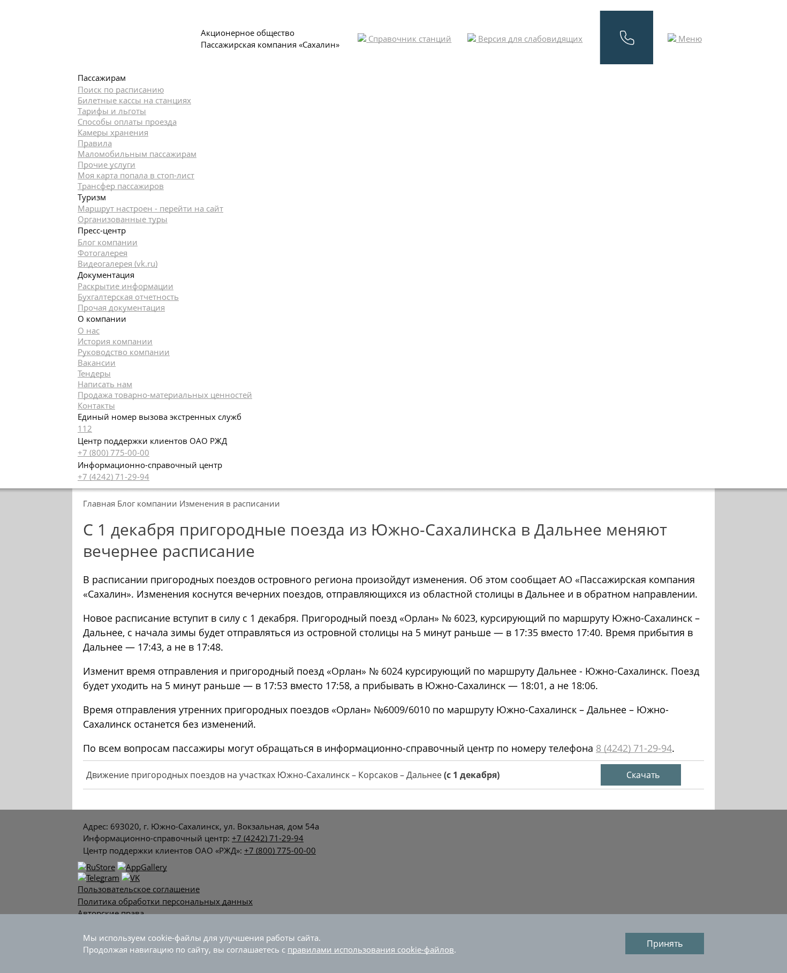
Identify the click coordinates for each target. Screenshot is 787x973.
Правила (95, 143)
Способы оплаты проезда (127, 121)
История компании (115, 341)
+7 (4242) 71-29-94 (113, 476)
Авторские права (111, 913)
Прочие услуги (106, 164)
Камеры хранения (113, 132)
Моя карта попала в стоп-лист (136, 175)
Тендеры (94, 373)
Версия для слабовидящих (529, 38)
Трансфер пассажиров (121, 185)
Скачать (642, 775)
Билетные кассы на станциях (134, 100)
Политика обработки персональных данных (165, 901)
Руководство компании (124, 351)
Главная (99, 503)
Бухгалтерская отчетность (128, 296)
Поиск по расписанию (121, 89)
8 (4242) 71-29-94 (634, 748)
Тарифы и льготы (112, 110)
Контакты (96, 405)
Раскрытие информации (125, 286)
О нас (89, 330)
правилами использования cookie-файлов (370, 949)
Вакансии (97, 362)
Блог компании (108, 242)
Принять (665, 943)
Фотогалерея (102, 252)
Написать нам (105, 384)
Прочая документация (121, 307)
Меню (689, 38)
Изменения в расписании (229, 503)
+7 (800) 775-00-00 (113, 452)
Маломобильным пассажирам (137, 153)
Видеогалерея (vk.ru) (117, 263)
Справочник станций (408, 38)
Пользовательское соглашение (139, 889)
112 (85, 428)
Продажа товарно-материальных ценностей (165, 394)
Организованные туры (123, 219)
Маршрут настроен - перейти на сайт (150, 208)
